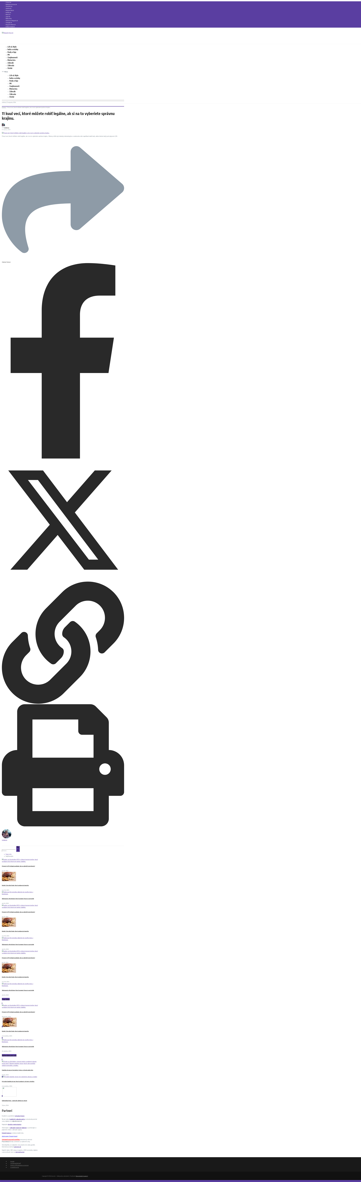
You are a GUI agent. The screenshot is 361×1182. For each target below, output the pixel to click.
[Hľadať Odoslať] (18, 849)
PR (9, 55)
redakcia (6, 127)
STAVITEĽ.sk (9, 6)
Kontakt (12, 1161)
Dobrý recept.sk (10, 26)
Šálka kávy (9, 18)
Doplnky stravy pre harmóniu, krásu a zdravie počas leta (17, 1070)
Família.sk (8, 12)
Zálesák (11, 63)
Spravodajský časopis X (82, 1176)
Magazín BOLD (10, 10)
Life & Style (12, 47)
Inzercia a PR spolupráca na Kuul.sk (19, 1165)
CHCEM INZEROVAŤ (15, 1163)
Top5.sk (8, 16)
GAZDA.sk (8, 8)
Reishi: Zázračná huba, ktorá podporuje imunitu (15, 885)
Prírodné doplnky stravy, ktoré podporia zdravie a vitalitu (18, 1081)
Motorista (11, 60)
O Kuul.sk (8, 2)
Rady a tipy (12, 52)
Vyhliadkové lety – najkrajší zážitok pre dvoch (14, 1100)
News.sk (8, 14)
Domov (4, 107)
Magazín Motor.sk (11, 24)
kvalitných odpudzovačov (17, 1119)
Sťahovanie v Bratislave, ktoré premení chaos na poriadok (18, 898)
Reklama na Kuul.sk (11, 4)
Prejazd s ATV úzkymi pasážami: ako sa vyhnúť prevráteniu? (18, 866)
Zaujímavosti (13, 57)
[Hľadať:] (11, 850)
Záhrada (11, 65)
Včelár (10, 68)
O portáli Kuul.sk (14, 1167)
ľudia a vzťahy (13, 49)
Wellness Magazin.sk (12, 20)
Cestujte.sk (9, 22)
